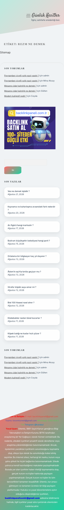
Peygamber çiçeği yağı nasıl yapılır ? (21, 75)
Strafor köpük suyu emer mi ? (22, 287)
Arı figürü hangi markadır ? (20, 225)
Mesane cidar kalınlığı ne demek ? (20, 85)
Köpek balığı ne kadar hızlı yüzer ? (24, 333)
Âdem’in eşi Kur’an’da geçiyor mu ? (24, 271)
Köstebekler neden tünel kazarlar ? (25, 318)
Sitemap (5, 52)
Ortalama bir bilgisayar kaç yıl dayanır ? (27, 256)
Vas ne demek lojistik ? (19, 191)
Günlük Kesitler (46, 15)
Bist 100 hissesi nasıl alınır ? (21, 302)
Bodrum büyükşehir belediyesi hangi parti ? (29, 240)
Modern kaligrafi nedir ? (15, 96)
